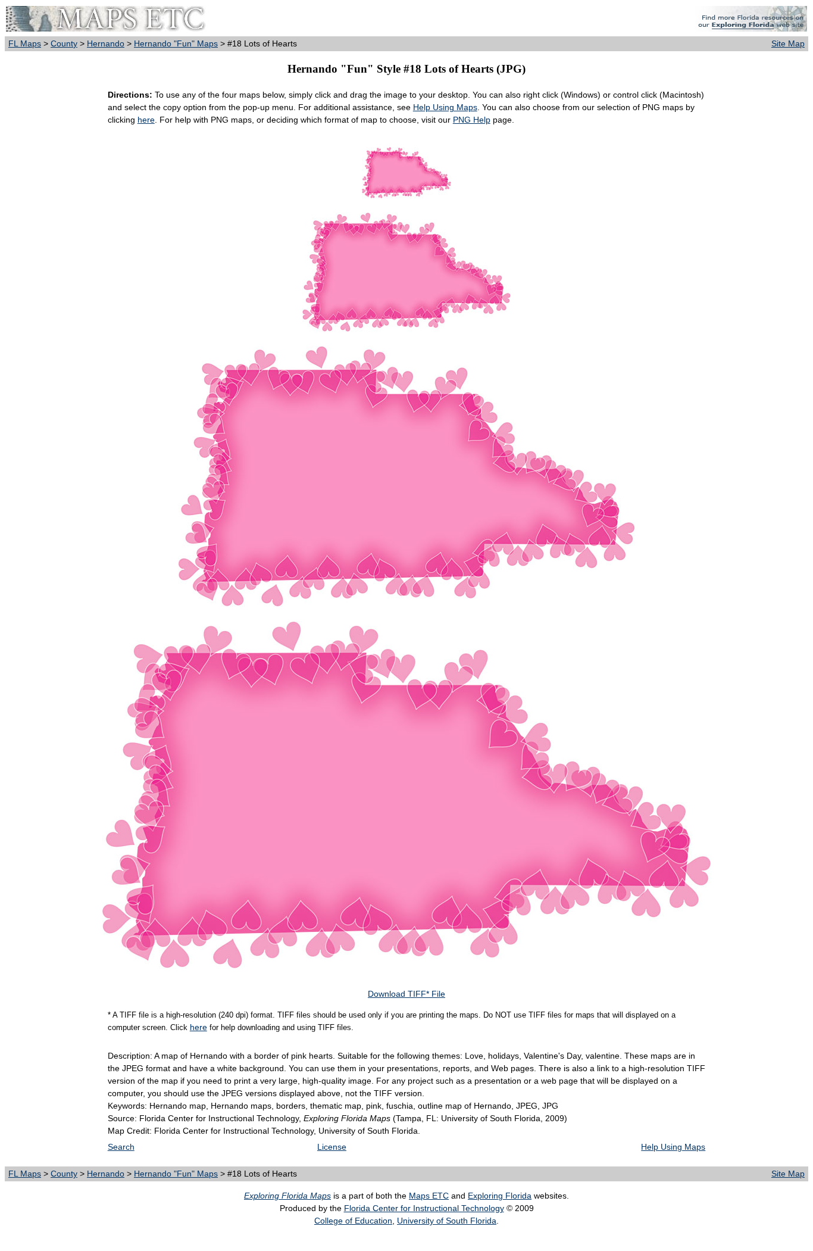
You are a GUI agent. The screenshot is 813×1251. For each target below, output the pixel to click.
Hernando (105, 43)
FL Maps (24, 43)
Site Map (788, 43)
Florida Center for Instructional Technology (424, 1208)
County (64, 43)
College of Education (353, 1220)
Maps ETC (429, 1195)
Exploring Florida (499, 1195)
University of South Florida (446, 1220)
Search (121, 1147)
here (146, 119)
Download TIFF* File (406, 994)
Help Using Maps (445, 107)
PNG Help (471, 119)
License (331, 1147)
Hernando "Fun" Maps (176, 43)
